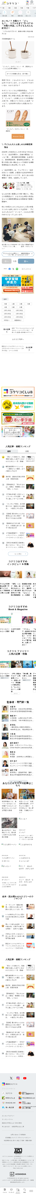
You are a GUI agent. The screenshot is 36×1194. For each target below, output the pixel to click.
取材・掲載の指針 (27, 1140)
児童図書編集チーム (8, 39)
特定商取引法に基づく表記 (12, 1140)
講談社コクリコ (4, 678)
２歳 (20, 304)
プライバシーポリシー (24, 1137)
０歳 (5, 304)
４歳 (5, 307)
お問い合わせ (14, 1134)
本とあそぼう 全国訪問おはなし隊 (13, 1126)
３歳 (28, 304)
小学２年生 (19, 310)
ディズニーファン (7, 1119)
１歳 (13, 304)
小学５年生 (7, 317)
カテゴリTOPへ (18, 339)
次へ (26, 261)
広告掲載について (10, 1137)
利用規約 (23, 1134)
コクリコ (16, 693)
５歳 (13, 307)
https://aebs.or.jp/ (18, 1168)
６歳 (20, 307)
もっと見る (18, 554)
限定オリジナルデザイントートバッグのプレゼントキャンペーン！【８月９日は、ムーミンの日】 (13, 348)
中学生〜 (7, 320)
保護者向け (17, 320)
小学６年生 (19, 317)
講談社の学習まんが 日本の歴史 (12, 1123)
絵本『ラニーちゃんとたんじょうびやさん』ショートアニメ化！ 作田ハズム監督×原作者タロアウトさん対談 (23, 330)
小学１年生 (7, 310)
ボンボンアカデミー (8, 1116)
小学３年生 (7, 314)
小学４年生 (19, 314)
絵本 (5, 299)
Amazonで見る (18, 136)
